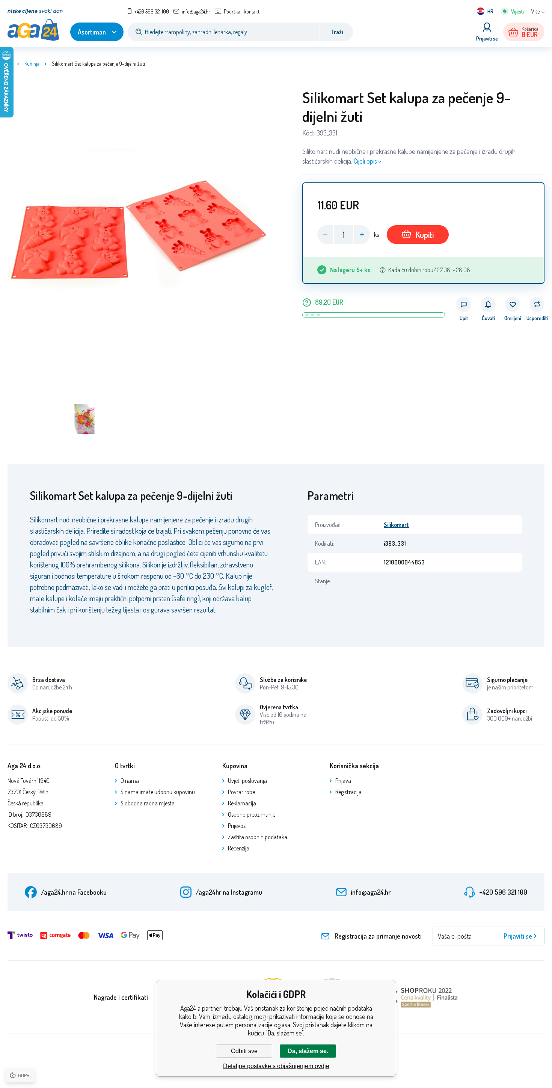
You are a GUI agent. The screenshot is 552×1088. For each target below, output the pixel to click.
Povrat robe (241, 792)
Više (535, 11)
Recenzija (238, 848)
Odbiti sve (244, 1051)
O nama (130, 780)
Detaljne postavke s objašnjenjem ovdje (276, 1066)
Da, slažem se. (308, 1051)
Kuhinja (31, 63)
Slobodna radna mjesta (148, 803)
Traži (336, 32)
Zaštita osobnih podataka (257, 837)
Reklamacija (242, 803)
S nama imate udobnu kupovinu (158, 792)
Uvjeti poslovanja (247, 780)
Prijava (343, 780)
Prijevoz (237, 825)
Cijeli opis (365, 161)
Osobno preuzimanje (251, 814)
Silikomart (396, 524)
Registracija (348, 792)
